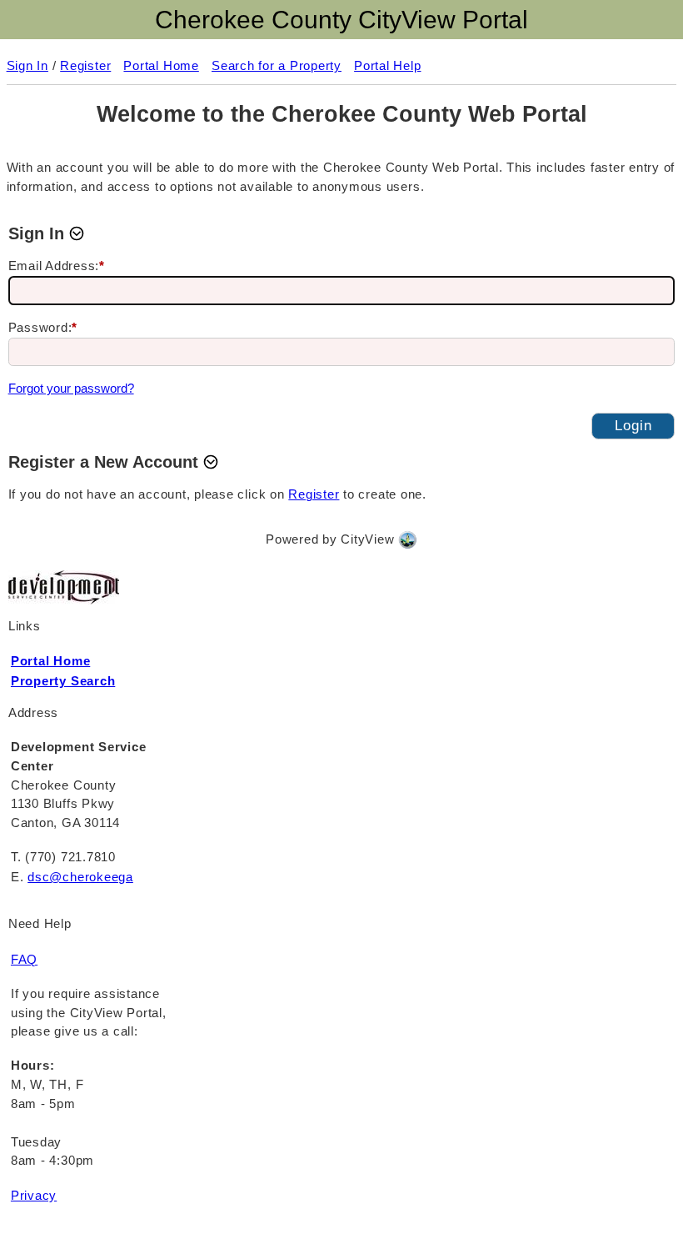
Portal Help (387, 65)
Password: (43, 327)
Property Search (63, 681)
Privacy (34, 1195)
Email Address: (56, 265)
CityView (367, 539)
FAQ (24, 959)
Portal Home (50, 661)
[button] (47, 233)
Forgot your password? (71, 388)
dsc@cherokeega (80, 877)
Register (85, 65)
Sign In (27, 65)
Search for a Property (277, 65)
